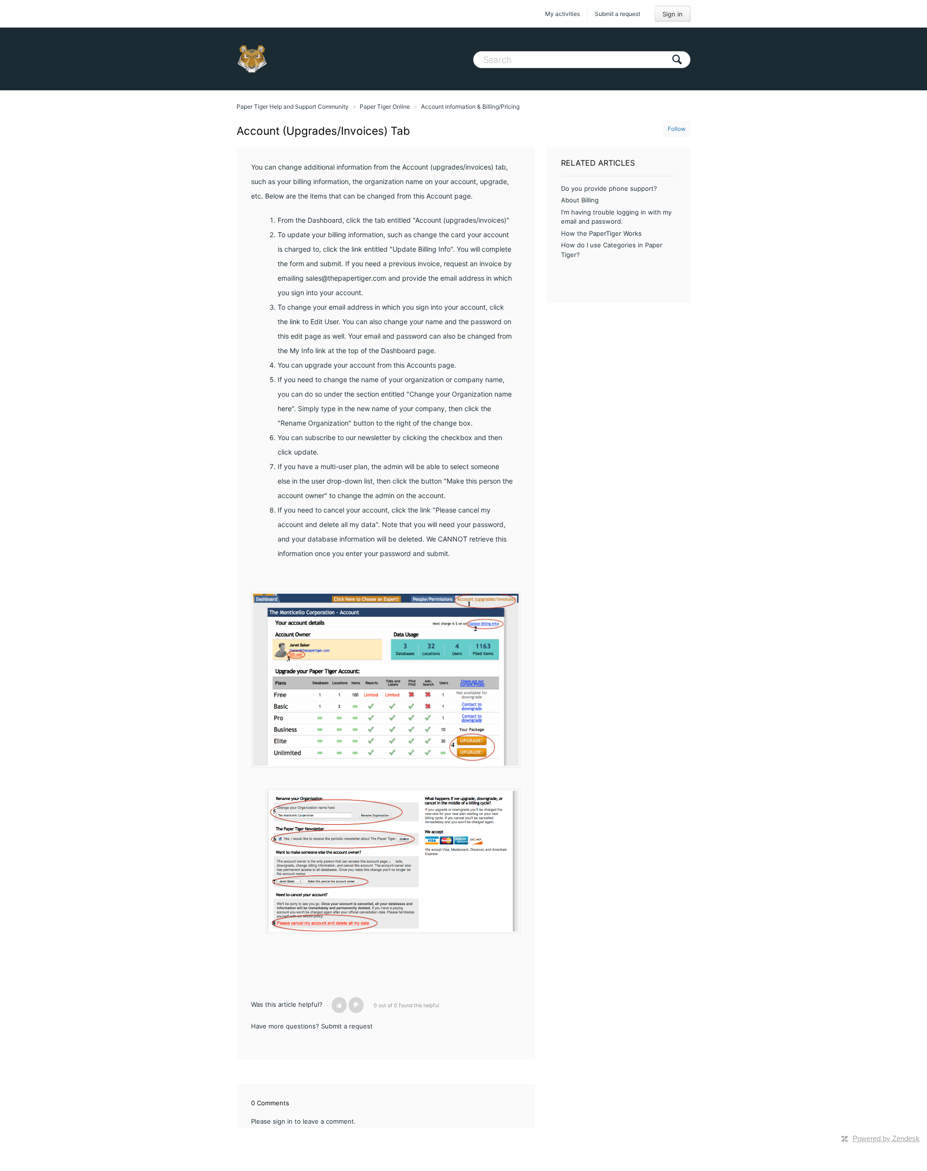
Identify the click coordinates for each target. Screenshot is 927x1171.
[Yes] (339, 1005)
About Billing (580, 200)
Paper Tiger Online (385, 106)
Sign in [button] (672, 14)
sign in (283, 1121)
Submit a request (617, 13)
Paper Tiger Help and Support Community (293, 106)
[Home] (252, 59)
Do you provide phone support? (609, 188)
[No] (356, 1005)
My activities (562, 13)
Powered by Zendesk (886, 1138)
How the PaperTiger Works (601, 233)
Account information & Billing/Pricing (470, 106)
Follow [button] (677, 128)
